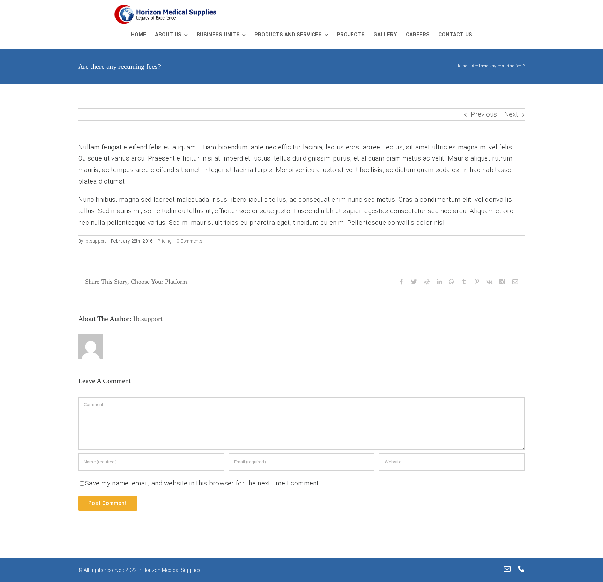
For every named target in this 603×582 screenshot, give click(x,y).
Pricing (164, 241)
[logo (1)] (166, 7)
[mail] (507, 568)
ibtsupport (95, 241)
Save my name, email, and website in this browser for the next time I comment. (202, 483)
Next (511, 114)
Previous (484, 114)
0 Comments (189, 241)
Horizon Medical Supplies (170, 570)
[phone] (521, 568)
